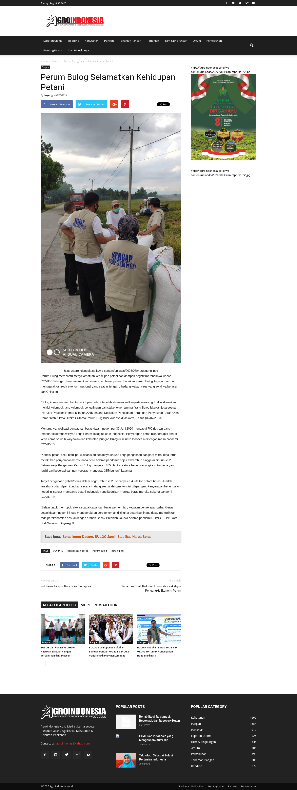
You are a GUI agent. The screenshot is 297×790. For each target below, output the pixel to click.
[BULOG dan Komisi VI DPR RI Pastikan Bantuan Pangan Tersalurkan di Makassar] (63, 629)
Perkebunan (214, 40)
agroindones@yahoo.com (73, 743)
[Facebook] (227, 2)
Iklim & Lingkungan (176, 40)
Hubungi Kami (216, 786)
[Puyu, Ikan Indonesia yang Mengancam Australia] (126, 741)
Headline (73, 40)
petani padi (118, 550)
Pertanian (153, 40)
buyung (48, 95)
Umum (197, 40)
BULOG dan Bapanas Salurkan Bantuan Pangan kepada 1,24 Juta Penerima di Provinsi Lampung (109, 651)
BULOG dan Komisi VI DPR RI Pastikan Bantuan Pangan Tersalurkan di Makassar (58, 651)
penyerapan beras (77, 550)
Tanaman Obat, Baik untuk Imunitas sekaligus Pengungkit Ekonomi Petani (151, 588)
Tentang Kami (248, 786)
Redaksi (232, 786)
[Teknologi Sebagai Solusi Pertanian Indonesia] (126, 760)
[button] (251, 45)
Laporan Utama (52, 40)
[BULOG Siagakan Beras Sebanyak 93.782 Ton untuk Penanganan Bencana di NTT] (159, 629)
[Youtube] (253, 2)
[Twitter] (240, 2)
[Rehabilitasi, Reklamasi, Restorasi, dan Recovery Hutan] (126, 722)
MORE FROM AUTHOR (99, 605)
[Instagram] (233, 2)
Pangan (109, 40)
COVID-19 (58, 550)
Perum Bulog (100, 550)
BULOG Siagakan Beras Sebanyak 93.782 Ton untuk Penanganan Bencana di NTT (157, 651)
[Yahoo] (247, 2)
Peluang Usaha (52, 50)
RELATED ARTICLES (59, 605)
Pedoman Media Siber (191, 786)
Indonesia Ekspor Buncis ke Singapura (66, 586)
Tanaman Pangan (130, 40)
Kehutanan (92, 40)
